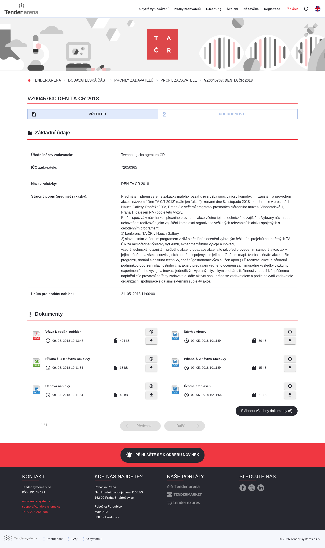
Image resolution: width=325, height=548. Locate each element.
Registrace (272, 9)
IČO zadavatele (43, 167)
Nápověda (251, 9)
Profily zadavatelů (187, 9)
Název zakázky (43, 184)
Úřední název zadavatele (51, 155)
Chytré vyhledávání (153, 9)
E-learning (214, 9)
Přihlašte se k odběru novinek (162, 455)
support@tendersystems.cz (41, 506)
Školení (232, 9)
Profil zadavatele (179, 80)
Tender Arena (47, 80)
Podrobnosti (204, 114)
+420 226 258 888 (35, 512)
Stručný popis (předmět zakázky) (58, 196)
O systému (93, 538)
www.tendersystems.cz (38, 501)
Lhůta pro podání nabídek (53, 294)
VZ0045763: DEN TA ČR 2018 (228, 80)
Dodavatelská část (87, 80)
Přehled (68, 114)
